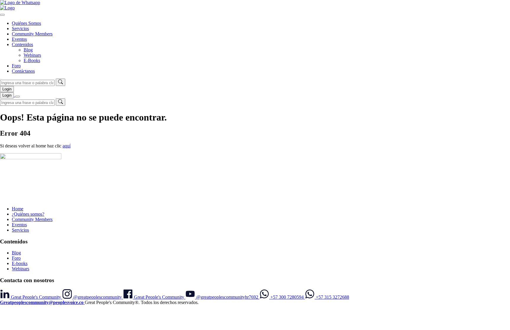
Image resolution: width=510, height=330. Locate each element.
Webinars (32, 55)
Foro (16, 65)
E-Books (32, 60)
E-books (19, 263)
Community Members (32, 33)
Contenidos (22, 44)
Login (7, 89)
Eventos (19, 39)
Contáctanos (23, 71)
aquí (67, 145)
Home (17, 208)
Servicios (20, 28)
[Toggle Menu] (2, 15)
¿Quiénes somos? (28, 214)
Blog (28, 49)
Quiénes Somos (26, 23)
